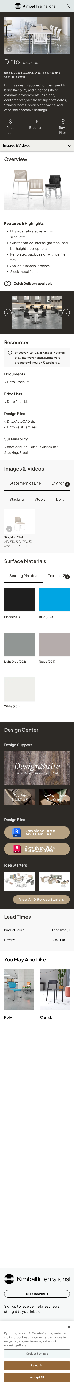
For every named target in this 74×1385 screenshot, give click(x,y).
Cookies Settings (37, 1353)
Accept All (37, 1377)
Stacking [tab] (17, 499)
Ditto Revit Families (20, 427)
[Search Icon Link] (68, 6)
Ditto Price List (17, 401)
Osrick (46, 1017)
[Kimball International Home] (35, 5)
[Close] (69, 1327)
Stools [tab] (40, 499)
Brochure (36, 127)
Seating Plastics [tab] (23, 575)
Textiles (55, 575)
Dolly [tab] (60, 499)
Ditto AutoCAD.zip (19, 421)
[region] (37, 1353)
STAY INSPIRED (37, 1294)
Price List (11, 130)
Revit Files (63, 130)
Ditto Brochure (17, 382)
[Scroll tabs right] (67, 484)
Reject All (37, 1365)
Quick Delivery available (33, 283)
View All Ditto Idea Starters (41, 899)
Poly (8, 1017)
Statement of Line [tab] (25, 483)
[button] (19, 521)
